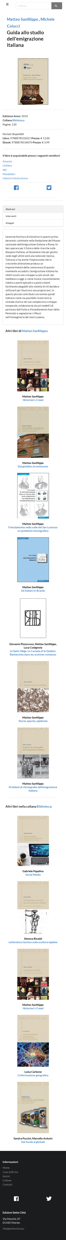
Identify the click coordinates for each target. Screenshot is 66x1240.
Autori (6, 1176)
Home (6, 1167)
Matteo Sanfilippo (22, 19)
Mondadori (9, 174)
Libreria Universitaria (15, 178)
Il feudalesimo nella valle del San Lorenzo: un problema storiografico (33, 527)
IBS (5, 169)
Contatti (7, 1184)
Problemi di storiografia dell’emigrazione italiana (33, 787)
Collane (7, 1180)
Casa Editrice (10, 1172)
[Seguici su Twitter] (49, 1198)
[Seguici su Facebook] (16, 1198)
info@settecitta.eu (13, 1228)
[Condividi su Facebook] (16, 187)
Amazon (7, 161)
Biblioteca (18, 120)
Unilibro (7, 165)
